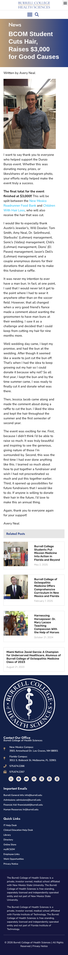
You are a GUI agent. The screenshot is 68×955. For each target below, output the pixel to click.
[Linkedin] (49, 778)
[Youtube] (26, 778)
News (15, 24)
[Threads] (57, 778)
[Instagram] (11, 778)
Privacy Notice (40, 946)
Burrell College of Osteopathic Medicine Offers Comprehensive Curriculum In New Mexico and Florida (46, 588)
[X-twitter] (41, 778)
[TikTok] (18, 778)
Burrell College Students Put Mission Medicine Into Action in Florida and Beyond (47, 553)
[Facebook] (34, 778)
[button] (65, 3)
